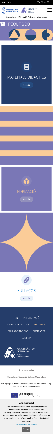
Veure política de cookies (26, 425)
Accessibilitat (34, 386)
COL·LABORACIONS (18, 331)
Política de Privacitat (19, 384)
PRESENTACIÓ (31, 317)
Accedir (7, 2)
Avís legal (5, 384)
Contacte (22, 386)
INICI (16, 317)
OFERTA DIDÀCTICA (18, 324)
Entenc (26, 429)
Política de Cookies (37, 384)
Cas (44, 2)
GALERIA (26, 338)
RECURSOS (39, 324)
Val (38, 2)
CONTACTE (39, 331)
